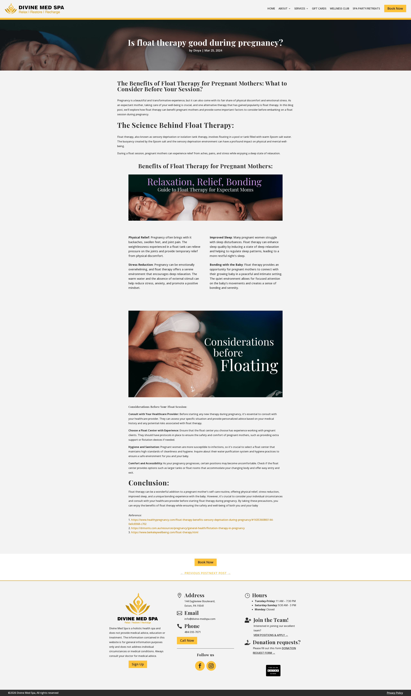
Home (271, 8)
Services (299, 8)
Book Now (395, 8)
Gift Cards (319, 8)
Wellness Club (339, 8)
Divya (197, 50)
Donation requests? (277, 642)
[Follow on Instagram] (211, 666)
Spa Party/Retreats (366, 8)
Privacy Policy (395, 693)
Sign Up (138, 664)
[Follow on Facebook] (200, 666)
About (283, 8)
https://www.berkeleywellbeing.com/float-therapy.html (164, 532)
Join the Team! (271, 619)
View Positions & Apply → (271, 635)
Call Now (187, 640)
